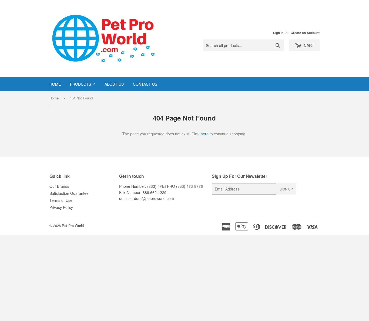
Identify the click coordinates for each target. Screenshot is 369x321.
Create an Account (305, 33)
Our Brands (59, 186)
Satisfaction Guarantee (69, 193)
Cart (308, 45)
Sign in (278, 33)
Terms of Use (60, 200)
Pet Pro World (73, 225)
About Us (114, 84)
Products (81, 84)
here (205, 133)
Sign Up (286, 189)
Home (55, 84)
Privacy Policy (61, 207)
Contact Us (145, 84)
